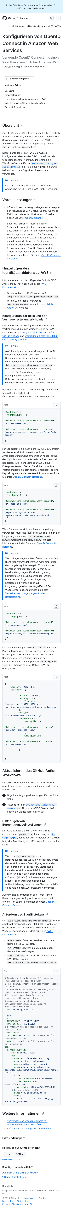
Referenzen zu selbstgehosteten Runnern (29, 1128)
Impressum (29, 1198)
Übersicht (10, 125)
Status (20, 1201)
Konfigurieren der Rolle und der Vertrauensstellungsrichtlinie (24, 317)
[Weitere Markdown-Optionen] (32, 78)
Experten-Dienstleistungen (15, 1204)
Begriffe (42, 1198)
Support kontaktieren (15, 1177)
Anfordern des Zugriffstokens (23, 914)
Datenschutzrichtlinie (11, 1159)
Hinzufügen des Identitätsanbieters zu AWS (25, 270)
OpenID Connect (34, 217)
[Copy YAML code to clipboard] (56, 971)
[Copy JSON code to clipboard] (56, 405)
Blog (32, 1204)
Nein (21, 1154)
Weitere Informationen (21, 1113)
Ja (9, 1154)
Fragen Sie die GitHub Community (21, 1172)
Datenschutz (8, 1201)
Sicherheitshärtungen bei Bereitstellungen (25, 26)
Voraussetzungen (17, 200)
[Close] (54, 4)
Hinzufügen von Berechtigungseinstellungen (22, 822)
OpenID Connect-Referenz (27, 476)
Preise (28, 1201)
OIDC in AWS (54, 26)
